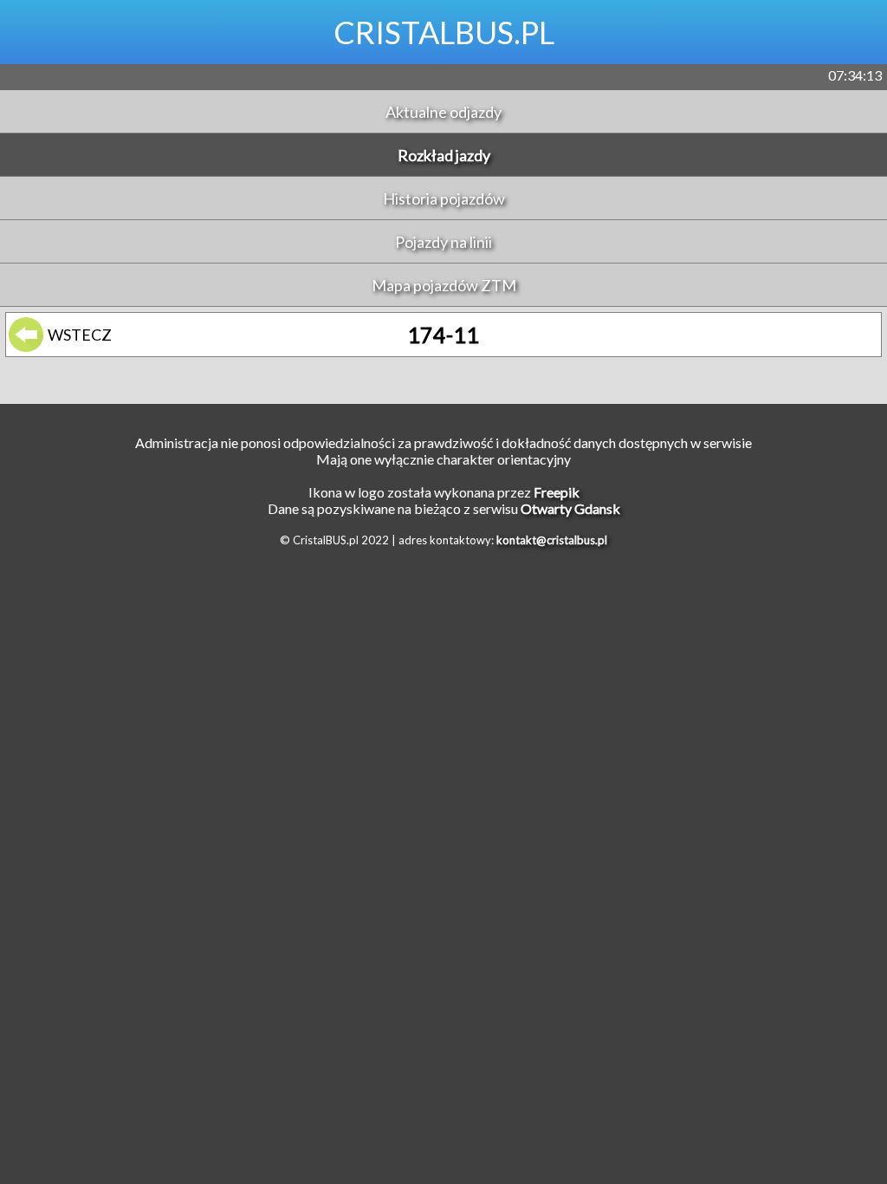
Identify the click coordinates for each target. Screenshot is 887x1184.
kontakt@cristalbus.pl (551, 540)
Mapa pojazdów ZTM (444, 285)
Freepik (556, 492)
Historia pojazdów (444, 198)
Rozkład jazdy (444, 155)
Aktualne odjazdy (443, 111)
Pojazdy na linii (443, 241)
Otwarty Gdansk (570, 508)
